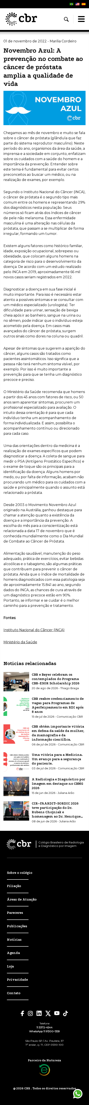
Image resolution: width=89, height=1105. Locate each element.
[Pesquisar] (66, 19)
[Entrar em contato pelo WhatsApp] (78, 1094)
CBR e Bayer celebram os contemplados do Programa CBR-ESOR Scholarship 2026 (55, 679)
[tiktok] (65, 1013)
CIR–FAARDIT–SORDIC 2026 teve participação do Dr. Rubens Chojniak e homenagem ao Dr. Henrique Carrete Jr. (56, 812)
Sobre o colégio (19, 873)
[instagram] (30, 1013)
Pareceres (15, 913)
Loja (10, 966)
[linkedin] (39, 1013)
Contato (13, 993)
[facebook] (22, 1013)
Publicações (17, 926)
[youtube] (57, 1013)
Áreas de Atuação (22, 899)
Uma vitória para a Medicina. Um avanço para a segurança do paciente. (57, 759)
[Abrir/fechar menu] (81, 19)
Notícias (14, 940)
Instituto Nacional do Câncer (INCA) (34, 630)
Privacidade (17, 980)
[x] (48, 1013)
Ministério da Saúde (20, 642)
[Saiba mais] (45, 1070)
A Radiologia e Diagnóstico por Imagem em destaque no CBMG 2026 (58, 783)
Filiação (14, 886)
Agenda (13, 953)
